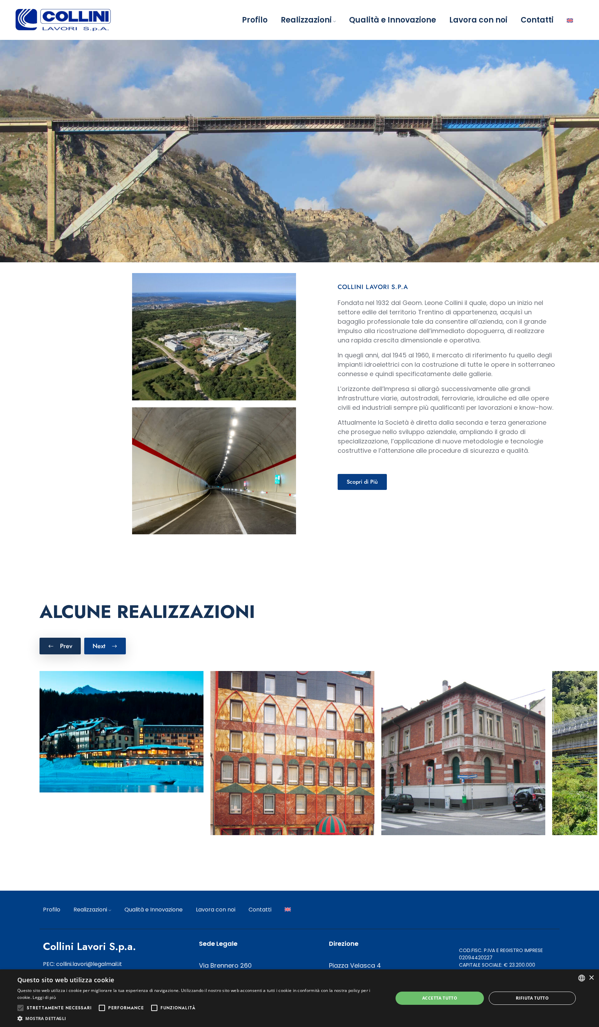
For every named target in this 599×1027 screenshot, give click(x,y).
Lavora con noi (478, 20)
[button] (199, 1018)
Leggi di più (44, 997)
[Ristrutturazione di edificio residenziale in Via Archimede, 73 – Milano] (463, 753)
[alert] (299, 998)
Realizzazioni (306, 20)
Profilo (255, 20)
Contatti (537, 20)
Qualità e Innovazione (392, 20)
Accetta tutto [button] (439, 998)
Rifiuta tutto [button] (532, 998)
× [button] (591, 978)
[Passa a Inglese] (570, 20)
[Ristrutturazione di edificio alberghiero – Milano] (292, 753)
